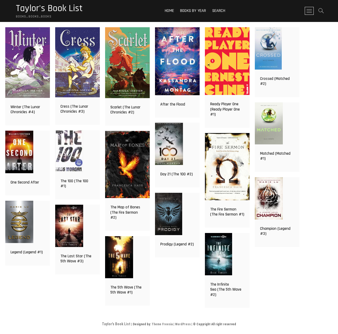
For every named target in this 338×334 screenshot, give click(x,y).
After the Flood (172, 104)
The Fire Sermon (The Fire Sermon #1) (227, 212)
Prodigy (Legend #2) (177, 244)
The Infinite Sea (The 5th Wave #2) (225, 289)
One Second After (25, 182)
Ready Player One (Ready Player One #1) (225, 109)
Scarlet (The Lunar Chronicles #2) (125, 110)
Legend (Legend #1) (27, 252)
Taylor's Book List (49, 8)
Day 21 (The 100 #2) (176, 174)
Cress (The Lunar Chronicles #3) (74, 109)
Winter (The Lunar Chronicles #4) (25, 109)
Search (218, 10)
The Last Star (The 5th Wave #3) (75, 259)
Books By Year (193, 10)
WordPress (183, 324)
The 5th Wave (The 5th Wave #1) (126, 290)
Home (169, 10)
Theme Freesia (162, 324)
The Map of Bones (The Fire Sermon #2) (125, 212)
